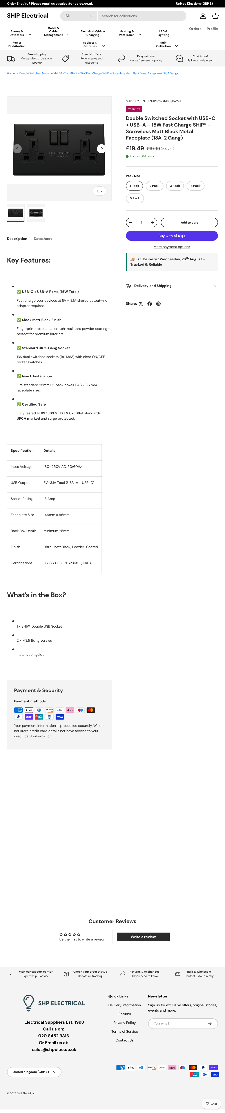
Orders (195, 28)
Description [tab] (17, 238)
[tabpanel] (59, 458)
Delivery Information (124, 1005)
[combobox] (123, 16)
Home (11, 73)
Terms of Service (124, 1031)
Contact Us (125, 1040)
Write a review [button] (143, 937)
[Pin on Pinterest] (158, 303)
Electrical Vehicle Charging (93, 33)
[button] (215, 16)
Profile (212, 28)
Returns (124, 1014)
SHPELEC (132, 101)
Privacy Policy (124, 1022)
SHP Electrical (26, 1093)
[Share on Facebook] (149, 303)
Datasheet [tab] (43, 238)
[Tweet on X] (140, 303)
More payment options (172, 246)
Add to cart (189, 222)
